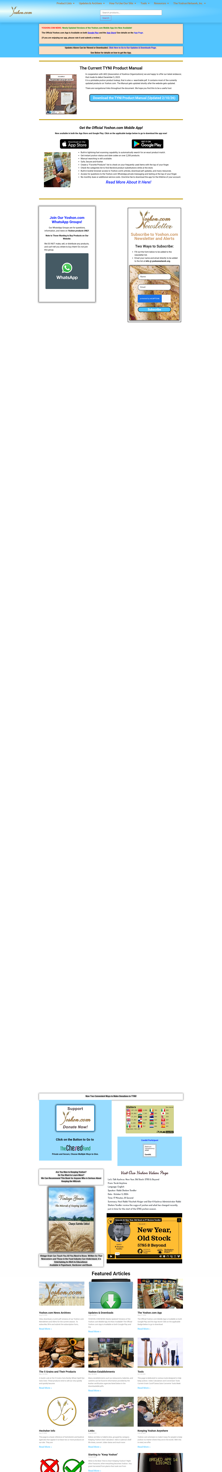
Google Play (93, 33)
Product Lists (64, 3)
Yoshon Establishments (101, 1371)
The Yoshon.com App (150, 1312)
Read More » (45, 1328)
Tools (143, 3)
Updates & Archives (90, 3)
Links (91, 1430)
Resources (160, 3)
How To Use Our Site (121, 3)
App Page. (139, 33)
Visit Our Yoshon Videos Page (144, 1173)
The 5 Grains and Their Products (57, 1371)
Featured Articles (111, 1274)
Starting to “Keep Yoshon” (103, 1454)
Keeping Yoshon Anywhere (153, 1430)
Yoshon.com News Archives (55, 1312)
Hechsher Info (47, 1430)
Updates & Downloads (100, 1312)
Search (105, 18)
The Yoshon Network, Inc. (188, 3)
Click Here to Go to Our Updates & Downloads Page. (133, 48)
